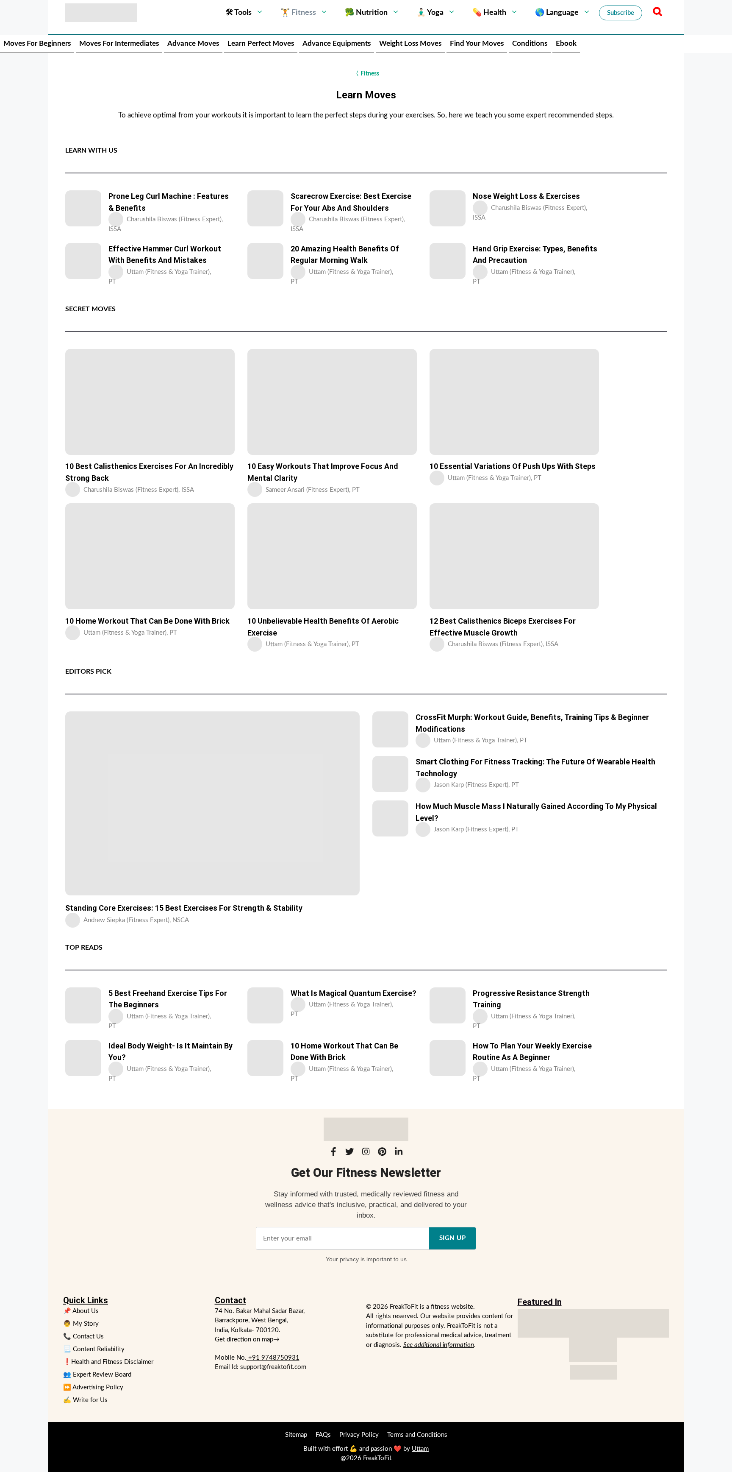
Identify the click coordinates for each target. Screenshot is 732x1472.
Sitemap (296, 1435)
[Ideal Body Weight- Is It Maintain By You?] (83, 1058)
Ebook (566, 43)
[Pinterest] (382, 1153)
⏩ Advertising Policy (93, 1387)
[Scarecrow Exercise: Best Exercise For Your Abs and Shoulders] (265, 208)
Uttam (420, 1449)
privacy (349, 1259)
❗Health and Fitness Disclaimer (108, 1362)
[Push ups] (514, 402)
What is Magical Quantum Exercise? (353, 993)
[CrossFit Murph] (390, 729)
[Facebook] (333, 1153)
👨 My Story (81, 1324)
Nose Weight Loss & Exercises (526, 196)
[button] (656, 12)
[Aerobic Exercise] (332, 556)
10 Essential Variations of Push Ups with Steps (513, 466)
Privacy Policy (359, 1435)
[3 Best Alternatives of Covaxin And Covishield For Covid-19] (265, 261)
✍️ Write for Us (85, 1400)
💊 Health (489, 13)
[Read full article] (116, 219)
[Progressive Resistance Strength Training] (448, 1005)
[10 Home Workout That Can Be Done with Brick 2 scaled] (150, 556)
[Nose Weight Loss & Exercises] (448, 208)
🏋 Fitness (298, 13)
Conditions (529, 43)
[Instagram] (366, 1153)
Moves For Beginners (37, 43)
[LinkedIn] (398, 1153)
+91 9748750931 (273, 1358)
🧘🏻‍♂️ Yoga (430, 13)
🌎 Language (557, 13)
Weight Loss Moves (410, 43)
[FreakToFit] (101, 12)
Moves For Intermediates (119, 43)
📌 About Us (81, 1311)
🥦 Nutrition (366, 13)
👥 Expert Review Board (97, 1375)
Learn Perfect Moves (260, 43)
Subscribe (620, 13)
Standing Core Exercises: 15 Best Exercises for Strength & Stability (183, 907)
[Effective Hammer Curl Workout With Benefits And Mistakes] (83, 261)
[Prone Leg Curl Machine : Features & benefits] (83, 208)
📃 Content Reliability (94, 1349)
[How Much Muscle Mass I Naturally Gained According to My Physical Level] (390, 818)
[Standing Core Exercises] (212, 803)
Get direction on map (244, 1339)
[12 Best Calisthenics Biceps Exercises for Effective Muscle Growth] (514, 556)
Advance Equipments (336, 43)
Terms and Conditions (417, 1435)
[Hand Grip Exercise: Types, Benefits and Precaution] (448, 261)
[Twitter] (349, 1153)
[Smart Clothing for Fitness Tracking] (390, 774)
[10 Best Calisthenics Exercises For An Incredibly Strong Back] (150, 402)
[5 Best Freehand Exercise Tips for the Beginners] (83, 1005)
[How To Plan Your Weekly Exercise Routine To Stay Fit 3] (448, 1058)
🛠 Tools (238, 13)
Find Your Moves (477, 43)
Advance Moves (193, 43)
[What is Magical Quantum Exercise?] (265, 1005)
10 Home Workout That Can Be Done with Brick (147, 620)
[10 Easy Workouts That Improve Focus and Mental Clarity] (332, 402)
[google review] (593, 1350)
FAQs (323, 1435)
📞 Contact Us (83, 1336)
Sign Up (452, 1238)
